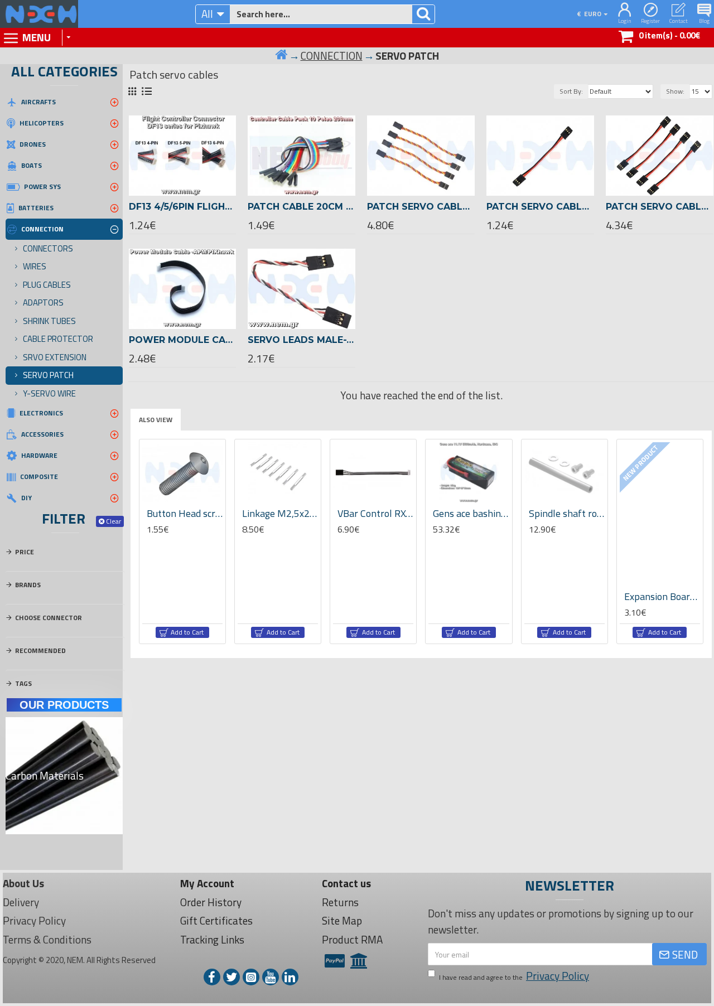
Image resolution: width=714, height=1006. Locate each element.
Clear (113, 521)
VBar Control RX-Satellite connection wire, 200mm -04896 (375, 513)
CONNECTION (332, 56)
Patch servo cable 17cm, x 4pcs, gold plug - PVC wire (659, 206)
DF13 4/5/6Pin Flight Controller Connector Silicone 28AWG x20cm (183, 206)
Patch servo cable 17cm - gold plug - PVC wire (540, 206)
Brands (28, 584)
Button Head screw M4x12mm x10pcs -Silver (185, 513)
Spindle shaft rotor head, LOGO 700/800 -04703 (567, 513)
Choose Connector (48, 617)
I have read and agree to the (514, 976)
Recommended (40, 650)
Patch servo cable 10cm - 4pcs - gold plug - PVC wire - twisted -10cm (421, 206)
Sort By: (571, 91)
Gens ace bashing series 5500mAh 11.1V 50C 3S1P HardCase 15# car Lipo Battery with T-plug (471, 513)
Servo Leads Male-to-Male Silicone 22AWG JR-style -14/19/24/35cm (301, 340)
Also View (155, 419)
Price (24, 551)
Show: (675, 91)
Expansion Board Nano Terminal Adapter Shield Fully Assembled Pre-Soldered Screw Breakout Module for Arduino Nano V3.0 (662, 596)
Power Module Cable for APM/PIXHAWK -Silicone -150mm (183, 340)
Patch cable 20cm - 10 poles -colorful (301, 206)
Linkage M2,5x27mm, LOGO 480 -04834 (280, 513)
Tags (23, 683)
